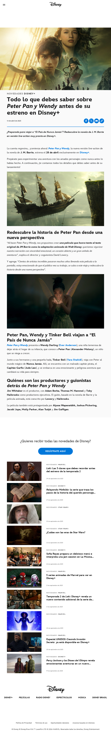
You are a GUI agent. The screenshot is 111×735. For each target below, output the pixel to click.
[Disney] (55, 4)
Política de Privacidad (24, 723)
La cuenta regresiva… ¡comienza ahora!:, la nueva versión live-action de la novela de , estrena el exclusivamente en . (55, 150)
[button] (4, 4)
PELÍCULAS (24, 697)
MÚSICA (82, 697)
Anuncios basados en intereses (84, 723)
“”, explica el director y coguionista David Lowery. (55, 248)
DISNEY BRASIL (99, 697)
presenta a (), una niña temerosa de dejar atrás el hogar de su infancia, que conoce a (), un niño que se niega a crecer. (55, 349)
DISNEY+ (8, 697)
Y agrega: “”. (55, 265)
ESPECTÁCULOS (64, 697)
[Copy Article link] (101, 121)
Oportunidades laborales (60, 723)
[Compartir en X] (91, 121)
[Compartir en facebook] (86, 121)
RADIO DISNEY (43, 697)
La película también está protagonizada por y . (52, 407)
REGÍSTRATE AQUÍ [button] (55, 451)
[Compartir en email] (96, 121)
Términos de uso (41, 723)
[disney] (55, 689)
